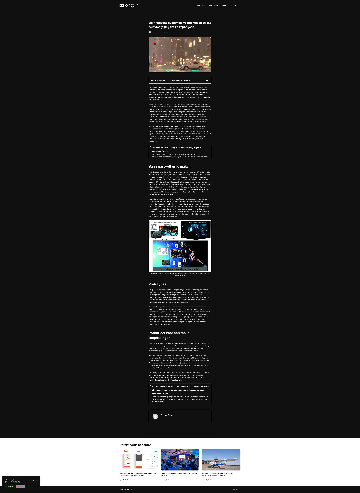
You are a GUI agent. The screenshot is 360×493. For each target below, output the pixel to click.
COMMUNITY (224, 5)
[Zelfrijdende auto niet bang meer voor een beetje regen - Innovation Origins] (180, 152)
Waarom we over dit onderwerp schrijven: (170, 80)
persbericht (156, 99)
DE (231, 5)
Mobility (176, 32)
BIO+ (198, 5)
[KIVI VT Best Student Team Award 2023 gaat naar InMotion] (180, 459)
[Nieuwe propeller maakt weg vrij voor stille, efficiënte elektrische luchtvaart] (221, 459)
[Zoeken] (239, 5)
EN (235, 5)
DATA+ (210, 5)
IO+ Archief (236, 489)
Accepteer (10, 486)
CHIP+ (204, 5)
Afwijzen (20, 486)
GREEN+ (216, 5)
